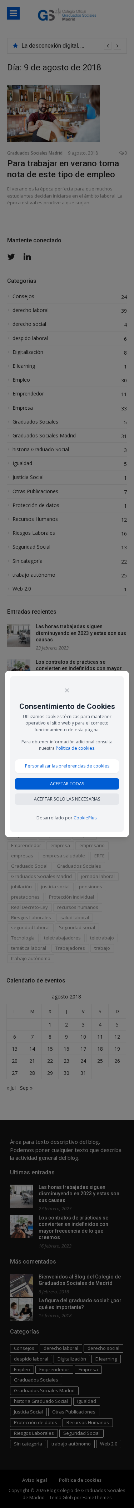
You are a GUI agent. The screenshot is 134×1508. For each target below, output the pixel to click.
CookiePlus (85, 818)
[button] (67, 766)
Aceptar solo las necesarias (67, 799)
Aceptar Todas (67, 784)
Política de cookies (75, 748)
